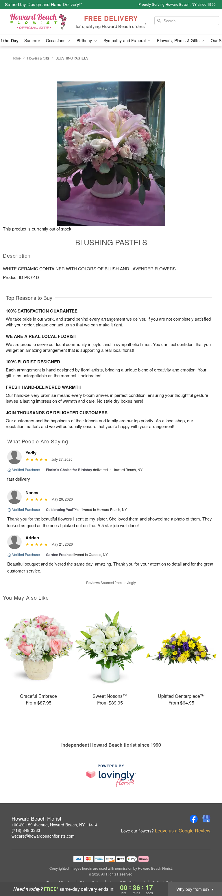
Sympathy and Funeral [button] (125, 40)
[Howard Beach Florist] (38, 22)
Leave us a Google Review (182, 831)
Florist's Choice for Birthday (69, 469)
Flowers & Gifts (38, 57)
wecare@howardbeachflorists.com (43, 836)
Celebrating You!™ (61, 509)
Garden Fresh (57, 554)
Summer (32, 40)
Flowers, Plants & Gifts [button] (178, 40)
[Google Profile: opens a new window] (206, 819)
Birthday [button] (85, 40)
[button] (206, 871)
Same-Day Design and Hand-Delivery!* (43, 4)
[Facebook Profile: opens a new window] (194, 819)
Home (16, 57)
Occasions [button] (56, 40)
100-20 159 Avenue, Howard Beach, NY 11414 (54, 825)
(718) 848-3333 (26, 830)
